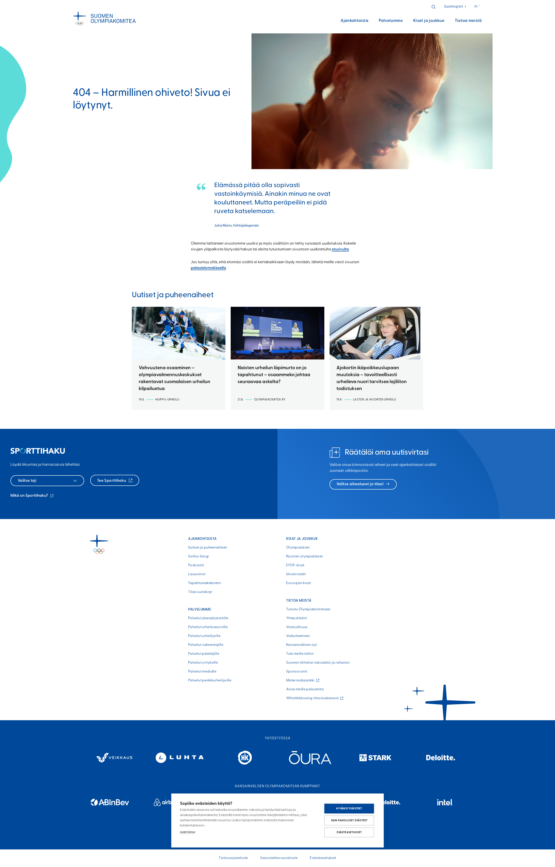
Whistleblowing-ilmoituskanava (313, 698)
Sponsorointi (296, 671)
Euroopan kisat (298, 583)
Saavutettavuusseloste (279, 858)
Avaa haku (433, 7)
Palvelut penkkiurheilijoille (209, 680)
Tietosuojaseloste (233, 858)
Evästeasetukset (349, 832)
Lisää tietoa (187, 832)
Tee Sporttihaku (112, 481)
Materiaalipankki (301, 680)
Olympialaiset (298, 547)
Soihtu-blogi (198, 556)
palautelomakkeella (208, 268)
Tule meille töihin (299, 654)
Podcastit (196, 565)
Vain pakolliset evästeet (349, 820)
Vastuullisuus (297, 627)
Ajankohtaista (354, 21)
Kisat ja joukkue (428, 21)
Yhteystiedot (296, 618)
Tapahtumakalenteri (204, 583)
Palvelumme (391, 21)
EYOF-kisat (295, 565)
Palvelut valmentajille (205, 645)
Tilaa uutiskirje (200, 592)
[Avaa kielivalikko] (478, 7)
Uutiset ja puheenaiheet (207, 547)
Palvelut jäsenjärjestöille (208, 618)
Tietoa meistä (468, 21)
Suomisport (455, 6)
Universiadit (296, 574)
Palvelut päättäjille (203, 654)
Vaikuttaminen (298, 636)
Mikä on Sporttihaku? (32, 496)
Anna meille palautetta (305, 689)
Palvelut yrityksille (203, 663)
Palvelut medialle (202, 671)
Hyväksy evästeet (349, 808)
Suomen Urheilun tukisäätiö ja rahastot (318, 663)
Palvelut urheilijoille (204, 636)
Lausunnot (196, 574)
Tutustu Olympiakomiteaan (308, 609)
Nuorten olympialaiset (304, 556)
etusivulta (340, 249)
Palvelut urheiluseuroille (208, 627)
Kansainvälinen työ (301, 645)
